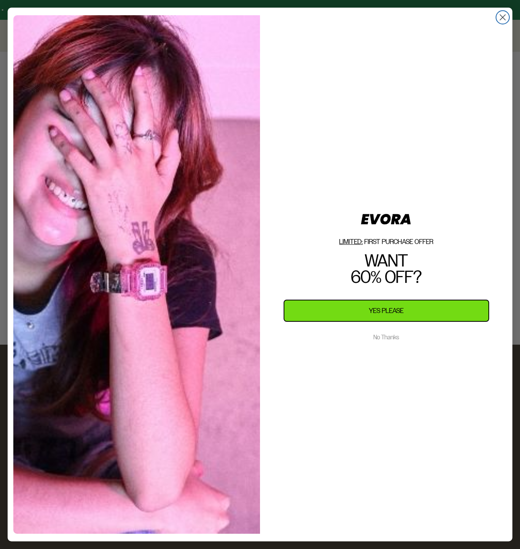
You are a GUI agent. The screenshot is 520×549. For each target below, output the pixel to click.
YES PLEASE (386, 310)
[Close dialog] (502, 17)
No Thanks (386, 337)
